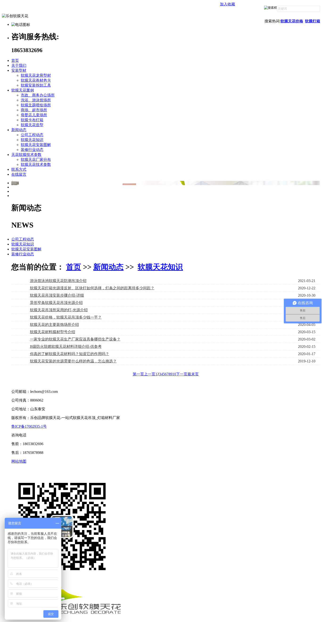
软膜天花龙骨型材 (36, 75)
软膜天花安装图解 (36, 145)
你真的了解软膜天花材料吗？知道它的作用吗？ (69, 354)
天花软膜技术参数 (26, 155)
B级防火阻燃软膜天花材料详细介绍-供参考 (66, 346)
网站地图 (18, 461)
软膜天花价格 (292, 21)
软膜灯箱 (312, 21)
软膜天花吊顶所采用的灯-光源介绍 (59, 310)
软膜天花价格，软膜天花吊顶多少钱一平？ (66, 317)
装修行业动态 (32, 150)
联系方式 (18, 169)
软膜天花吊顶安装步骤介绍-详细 (57, 295)
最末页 (193, 374)
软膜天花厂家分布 (36, 160)
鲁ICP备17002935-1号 (29, 426)
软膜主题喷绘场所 (36, 105)
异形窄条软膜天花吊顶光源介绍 (56, 303)
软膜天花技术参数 (36, 164)
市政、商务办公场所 (38, 95)
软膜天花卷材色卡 (36, 80)
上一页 (149, 374)
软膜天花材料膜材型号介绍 (52, 332)
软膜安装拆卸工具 (36, 85)
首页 (15, 60)
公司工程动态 (32, 135)
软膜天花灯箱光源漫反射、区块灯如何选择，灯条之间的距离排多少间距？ (92, 288)
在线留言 (18, 174)
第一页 (138, 374)
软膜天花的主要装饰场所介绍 (54, 325)
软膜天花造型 (32, 125)
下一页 (181, 374)
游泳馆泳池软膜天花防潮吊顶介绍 (58, 281)
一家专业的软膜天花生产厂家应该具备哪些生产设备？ (75, 339)
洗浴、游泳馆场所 (36, 100)
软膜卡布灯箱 (32, 120)
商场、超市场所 (34, 110)
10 (174, 374)
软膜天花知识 (32, 140)
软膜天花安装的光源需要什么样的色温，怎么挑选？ (73, 361)
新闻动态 (18, 130)
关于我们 (18, 65)
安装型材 (18, 70)
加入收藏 (227, 4)
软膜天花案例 (22, 90)
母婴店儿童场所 (34, 115)
